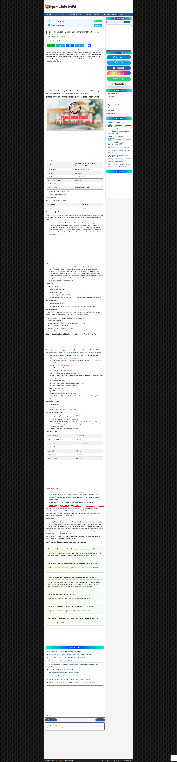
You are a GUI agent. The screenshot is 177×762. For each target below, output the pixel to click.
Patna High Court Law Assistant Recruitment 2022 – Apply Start (72, 33)
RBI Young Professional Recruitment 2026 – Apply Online (66, 676)
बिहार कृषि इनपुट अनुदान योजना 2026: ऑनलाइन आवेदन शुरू (64, 673)
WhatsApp (120, 79)
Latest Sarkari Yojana (108, 14)
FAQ (131, 760)
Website (78, 458)
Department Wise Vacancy (115, 105)
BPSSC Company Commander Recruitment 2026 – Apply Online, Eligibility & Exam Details (117, 142)
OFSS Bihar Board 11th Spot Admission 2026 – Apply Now (67, 657)
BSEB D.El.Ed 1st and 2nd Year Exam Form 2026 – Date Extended (71, 502)
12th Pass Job (112, 102)
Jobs (55, 14)
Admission (96, 14)
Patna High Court (71, 352)
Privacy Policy (118, 760)
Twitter (119, 63)
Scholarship (87, 14)
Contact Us (111, 760)
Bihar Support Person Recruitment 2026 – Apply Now (67, 492)
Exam (63, 14)
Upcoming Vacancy (113, 107)
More (120, 14)
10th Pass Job (112, 99)
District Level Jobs (113, 93)
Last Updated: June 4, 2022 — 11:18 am (64, 36)
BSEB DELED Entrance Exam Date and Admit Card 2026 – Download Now (72, 682)
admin (49, 36)
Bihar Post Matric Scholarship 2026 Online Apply (63, 661)
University (77, 223)
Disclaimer (126, 760)
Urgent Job (111, 110)
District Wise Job (74, 14)
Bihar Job (57, 488)
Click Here (79, 451)
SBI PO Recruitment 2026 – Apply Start (61, 669)
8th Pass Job (111, 96)
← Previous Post (50, 720)
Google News (120, 84)
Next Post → (100, 720)
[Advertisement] (75, 76)
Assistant (80, 173)
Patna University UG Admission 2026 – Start (64, 505)
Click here (69, 295)
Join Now (98, 21)
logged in (56, 727)
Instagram (119, 73)
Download (79, 454)
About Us (104, 760)
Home (49, 14)
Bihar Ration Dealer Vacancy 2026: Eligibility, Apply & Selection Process (73, 495)
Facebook (119, 68)
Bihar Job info (58, 760)
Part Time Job (112, 113)
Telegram (119, 57)
